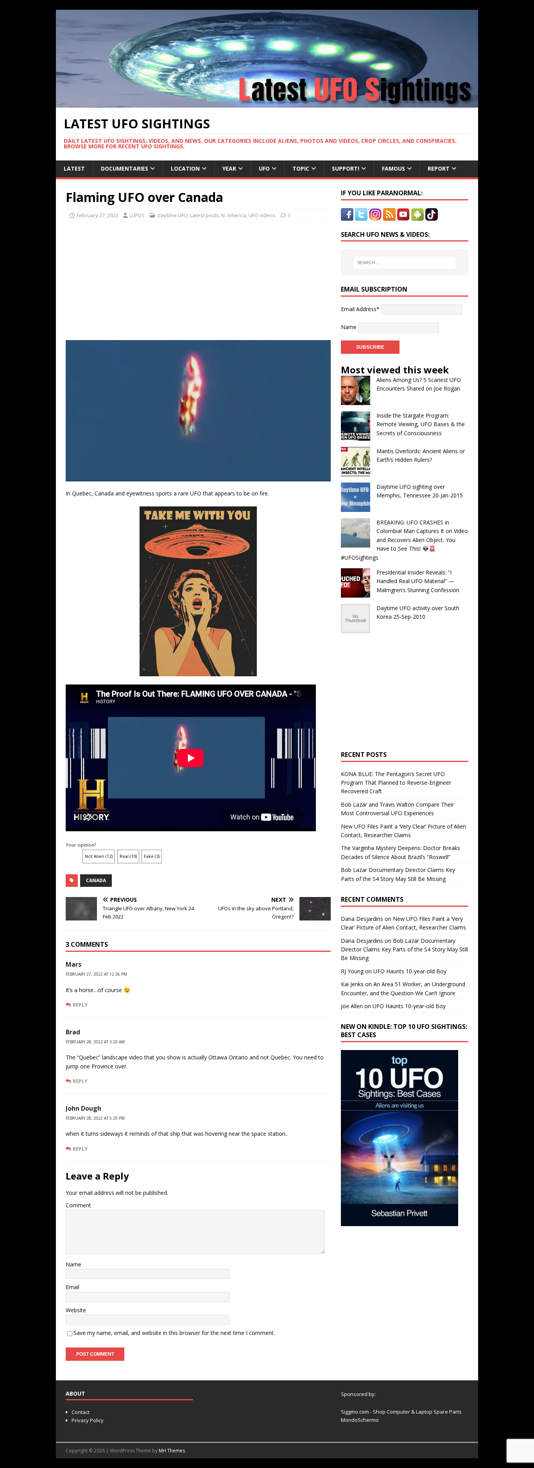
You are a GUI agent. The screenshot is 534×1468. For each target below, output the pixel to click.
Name (73, 1264)
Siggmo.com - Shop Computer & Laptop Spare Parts (401, 1411)
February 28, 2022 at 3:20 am (95, 1042)
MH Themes (172, 1450)
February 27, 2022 (97, 215)
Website (76, 1310)
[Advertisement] (138, 279)
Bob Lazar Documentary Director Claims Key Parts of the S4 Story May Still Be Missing (404, 949)
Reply (80, 1004)
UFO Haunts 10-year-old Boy (409, 971)
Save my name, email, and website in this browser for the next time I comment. (174, 1333)
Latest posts (204, 215)
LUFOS (137, 215)
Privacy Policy (88, 1420)
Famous (393, 168)
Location (185, 168)
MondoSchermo (360, 1419)
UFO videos (262, 215)
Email (72, 1287)
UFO (264, 168)
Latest (74, 168)
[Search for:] (404, 262)
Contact (81, 1412)
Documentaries (124, 168)
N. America (233, 215)
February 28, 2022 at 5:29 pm (95, 1118)
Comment (78, 1205)
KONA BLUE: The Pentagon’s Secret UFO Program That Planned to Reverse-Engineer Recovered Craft (396, 782)
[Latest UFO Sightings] (267, 103)
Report (439, 168)
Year (229, 168)
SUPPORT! (345, 168)
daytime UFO (173, 215)
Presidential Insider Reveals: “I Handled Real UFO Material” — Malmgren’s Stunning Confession (417, 581)
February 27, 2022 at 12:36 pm (96, 974)
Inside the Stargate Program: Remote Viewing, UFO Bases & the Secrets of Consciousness (420, 424)
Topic (300, 168)
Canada (96, 880)
